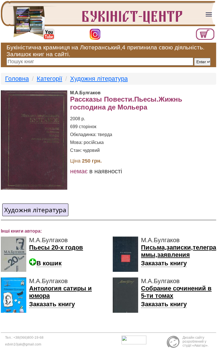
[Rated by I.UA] (135, 340)
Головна (17, 78)
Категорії (49, 78)
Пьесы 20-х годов (56, 247)
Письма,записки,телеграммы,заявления (178, 251)
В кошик (49, 263)
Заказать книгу (164, 263)
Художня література (99, 78)
